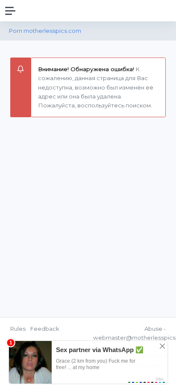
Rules (18, 328)
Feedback (44, 328)
